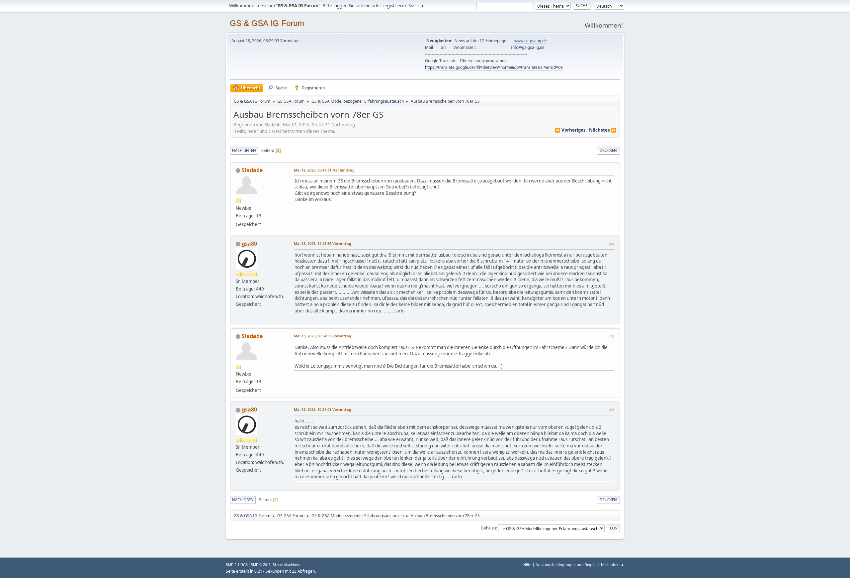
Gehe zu (488, 528)
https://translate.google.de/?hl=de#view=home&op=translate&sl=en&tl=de (494, 67)
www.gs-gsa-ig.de (530, 41)
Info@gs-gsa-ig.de (528, 47)
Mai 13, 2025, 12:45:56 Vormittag (322, 243)
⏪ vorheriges (570, 130)
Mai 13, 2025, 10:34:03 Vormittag (322, 409)
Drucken (608, 150)
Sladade (252, 170)
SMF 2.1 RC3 (237, 565)
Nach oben (243, 499)
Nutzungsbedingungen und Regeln (566, 564)
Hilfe (527, 564)
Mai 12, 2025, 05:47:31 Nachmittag (324, 170)
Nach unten (244, 150)
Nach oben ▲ (612, 564)
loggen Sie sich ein (352, 6)
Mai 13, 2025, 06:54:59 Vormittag (322, 335)
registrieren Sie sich (402, 6)
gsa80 (249, 243)
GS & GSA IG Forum (267, 23)
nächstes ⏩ (603, 130)
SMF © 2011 (261, 565)
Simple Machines (286, 565)
